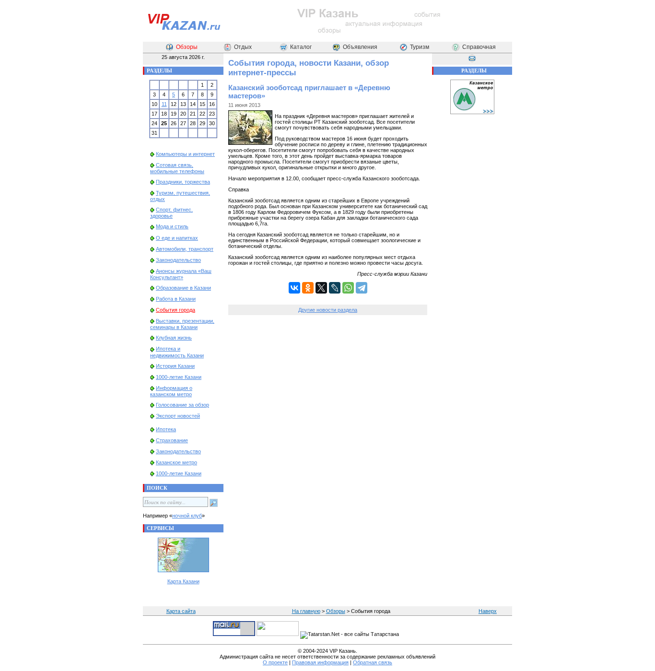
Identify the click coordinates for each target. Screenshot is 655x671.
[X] (321, 288)
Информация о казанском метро (171, 391)
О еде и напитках (177, 238)
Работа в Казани (176, 299)
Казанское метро (176, 462)
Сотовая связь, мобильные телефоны (177, 168)
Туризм (419, 47)
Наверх (488, 611)
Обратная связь (372, 662)
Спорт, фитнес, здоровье (171, 213)
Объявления (360, 47)
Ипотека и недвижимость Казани (177, 352)
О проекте (275, 662)
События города (175, 310)
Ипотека (166, 429)
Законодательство (178, 260)
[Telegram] (361, 288)
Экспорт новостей (178, 416)
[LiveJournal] (334, 288)
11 (164, 104)
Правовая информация (320, 662)
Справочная (479, 47)
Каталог (301, 47)
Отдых (243, 47)
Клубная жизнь (174, 338)
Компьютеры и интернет (185, 154)
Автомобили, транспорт (184, 249)
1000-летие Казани (178, 377)
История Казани (175, 366)
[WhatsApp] (348, 288)
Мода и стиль (172, 226)
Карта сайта (181, 611)
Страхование (172, 440)
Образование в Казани (183, 288)
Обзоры (187, 47)
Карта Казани (183, 581)
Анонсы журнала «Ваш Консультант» (180, 274)
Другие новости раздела (327, 310)
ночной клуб (187, 515)
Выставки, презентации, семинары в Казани (182, 324)
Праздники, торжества (183, 182)
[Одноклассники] (308, 288)
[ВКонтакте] (294, 288)
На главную (306, 611)
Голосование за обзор (182, 405)
